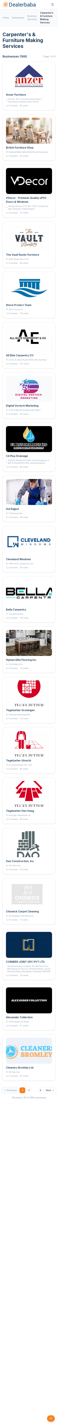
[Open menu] (52, 4)
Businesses (18, 17)
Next (48, 1090)
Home (6, 17)
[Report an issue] (51, 1418)
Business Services (32, 18)
